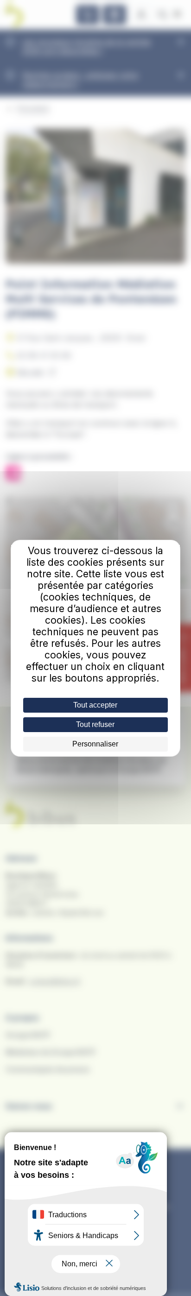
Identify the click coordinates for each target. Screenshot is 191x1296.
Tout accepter (95, 705)
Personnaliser (95, 744)
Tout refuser (95, 724)
